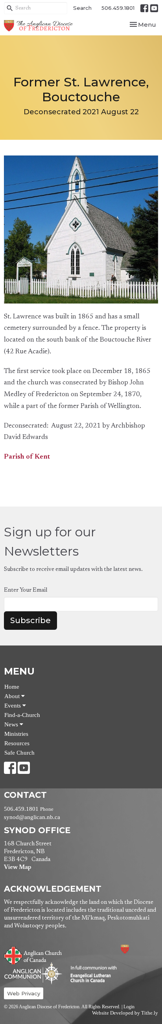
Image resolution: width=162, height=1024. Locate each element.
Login (128, 1006)
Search (82, 8)
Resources (16, 743)
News (12, 724)
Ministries (16, 734)
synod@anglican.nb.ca (32, 817)
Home (11, 687)
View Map (17, 867)
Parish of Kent (27, 457)
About (12, 696)
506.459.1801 (117, 8)
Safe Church (19, 753)
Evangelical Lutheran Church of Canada (90, 974)
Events (13, 705)
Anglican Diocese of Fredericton (135, 949)
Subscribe (30, 620)
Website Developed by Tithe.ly (125, 1013)
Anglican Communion (33, 973)
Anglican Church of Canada (33, 954)
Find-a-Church (22, 715)
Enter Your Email (25, 590)
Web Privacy (23, 993)
